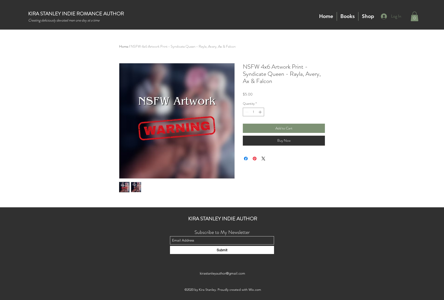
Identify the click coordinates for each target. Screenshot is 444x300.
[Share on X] (263, 158)
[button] (347, 16)
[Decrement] (246, 112)
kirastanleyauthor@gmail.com (222, 273)
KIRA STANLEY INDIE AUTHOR (222, 218)
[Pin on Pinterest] (254, 158)
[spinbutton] (253, 112)
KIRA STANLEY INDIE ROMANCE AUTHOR (76, 13)
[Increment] (260, 112)
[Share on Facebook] (246, 158)
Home (123, 46)
